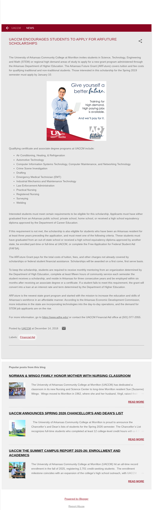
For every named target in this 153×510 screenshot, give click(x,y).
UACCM (16, 27)
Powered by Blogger (76, 498)
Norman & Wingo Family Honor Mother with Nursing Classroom (70, 376)
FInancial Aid (27, 337)
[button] (141, 41)
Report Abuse (76, 506)
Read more (136, 401)
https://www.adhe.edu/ (55, 317)
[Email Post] (64, 329)
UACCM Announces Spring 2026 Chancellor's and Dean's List (66, 413)
